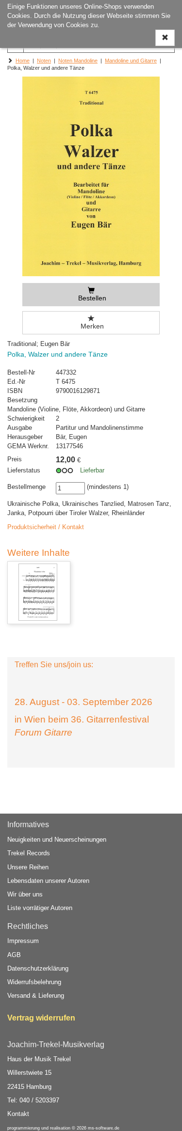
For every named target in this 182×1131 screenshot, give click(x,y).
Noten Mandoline (78, 60)
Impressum (23, 940)
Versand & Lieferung (35, 995)
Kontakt (18, 1113)
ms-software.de (103, 1128)
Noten (44, 60)
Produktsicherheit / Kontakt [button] (45, 527)
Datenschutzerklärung (37, 968)
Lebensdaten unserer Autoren (48, 880)
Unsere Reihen (28, 867)
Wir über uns (25, 894)
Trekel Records (28, 853)
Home (23, 60)
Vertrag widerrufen (41, 1018)
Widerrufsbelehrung (34, 982)
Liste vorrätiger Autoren (39, 907)
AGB (14, 954)
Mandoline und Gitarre (131, 60)
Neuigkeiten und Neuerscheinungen (56, 839)
